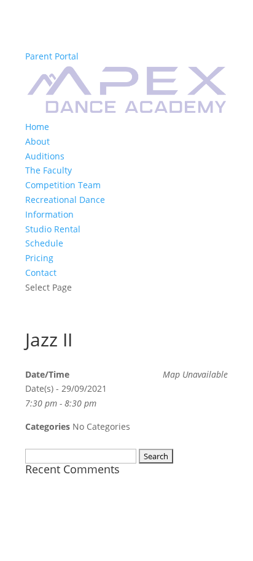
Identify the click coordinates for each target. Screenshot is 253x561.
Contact (40, 272)
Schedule (44, 243)
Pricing (39, 258)
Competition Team (63, 185)
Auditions (44, 156)
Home (37, 126)
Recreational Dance (65, 199)
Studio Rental (52, 229)
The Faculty (48, 170)
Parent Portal (52, 56)
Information (49, 214)
